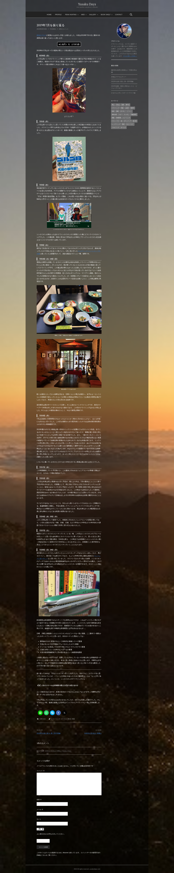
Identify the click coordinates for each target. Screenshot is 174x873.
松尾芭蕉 (118, 117)
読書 (117, 111)
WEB (83, 14)
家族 (113, 117)
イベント (129, 111)
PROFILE (58, 14)
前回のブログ (41, 35)
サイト (39, 819)
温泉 (123, 104)
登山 (113, 104)
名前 (39, 799)
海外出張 (114, 114)
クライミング (55, 719)
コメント (41, 771)
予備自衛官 (134, 114)
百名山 (118, 104)
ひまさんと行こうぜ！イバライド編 (123, 93)
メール (40, 809)
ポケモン (64, 719)
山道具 (127, 108)
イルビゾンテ (115, 127)
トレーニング (126, 117)
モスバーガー (130, 124)
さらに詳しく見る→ (130, 56)
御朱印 (132, 108)
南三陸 (135, 121)
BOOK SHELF (105, 14)
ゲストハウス (115, 121)
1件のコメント (64, 29)
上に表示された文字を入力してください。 (51, 834)
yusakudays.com (95, 869)
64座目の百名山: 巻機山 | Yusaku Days (58, 751)
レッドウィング (116, 124)
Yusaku (53, 29)
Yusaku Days (87, 4)
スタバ (120, 114)
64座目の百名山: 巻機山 (93, 733)
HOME (49, 14)
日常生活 (42, 719)
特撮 (73, 719)
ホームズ (123, 127)
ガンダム (126, 114)
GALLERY (92, 14)
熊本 (123, 124)
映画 (69, 719)
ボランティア (127, 121)
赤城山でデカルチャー (118, 77)
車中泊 (127, 104)
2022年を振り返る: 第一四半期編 (122, 81)
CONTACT (118, 14)
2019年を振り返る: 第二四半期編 (48, 733)
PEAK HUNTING (71, 14)
